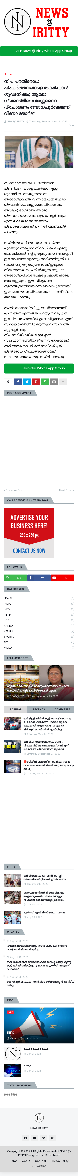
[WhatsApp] (45, 381)
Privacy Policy (59, 1161)
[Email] (54, 381)
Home (8, 74)
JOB (39, 620)
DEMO (27, 1066)
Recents (39, 709)
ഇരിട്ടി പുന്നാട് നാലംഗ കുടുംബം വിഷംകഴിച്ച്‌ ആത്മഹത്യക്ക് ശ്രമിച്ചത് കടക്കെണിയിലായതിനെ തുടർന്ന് (45, 745)
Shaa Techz (53, 1155)
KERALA (39, 631)
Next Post (65, 490)
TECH (39, 642)
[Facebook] (18, 381)
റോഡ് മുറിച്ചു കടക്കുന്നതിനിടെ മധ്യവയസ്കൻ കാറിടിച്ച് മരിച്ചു (40, 983)
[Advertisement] (39, 820)
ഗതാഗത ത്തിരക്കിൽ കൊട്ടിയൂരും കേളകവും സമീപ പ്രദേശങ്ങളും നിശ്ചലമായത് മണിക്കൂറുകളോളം (43, 896)
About (26, 1161)
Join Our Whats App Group (44, 368)
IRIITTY (39, 615)
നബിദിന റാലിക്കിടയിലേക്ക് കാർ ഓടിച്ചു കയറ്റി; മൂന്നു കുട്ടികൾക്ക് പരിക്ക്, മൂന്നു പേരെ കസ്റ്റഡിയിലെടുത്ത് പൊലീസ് (39, 965)
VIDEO (39, 648)
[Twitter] (27, 381)
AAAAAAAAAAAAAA (36, 1049)
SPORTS (39, 637)
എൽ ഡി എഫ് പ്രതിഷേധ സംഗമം (44, 912)
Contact (40, 1161)
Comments (62, 709)
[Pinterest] (36, 381)
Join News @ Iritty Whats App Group (44, 51)
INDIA (39, 604)
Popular (16, 709)
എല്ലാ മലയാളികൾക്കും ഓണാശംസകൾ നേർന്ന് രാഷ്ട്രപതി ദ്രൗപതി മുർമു (38, 688)
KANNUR (39, 626)
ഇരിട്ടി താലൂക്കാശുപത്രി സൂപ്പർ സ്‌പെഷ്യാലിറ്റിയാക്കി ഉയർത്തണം (44, 877)
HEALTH (39, 598)
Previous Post (15, 490)
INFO (39, 609)
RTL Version (39, 1166)
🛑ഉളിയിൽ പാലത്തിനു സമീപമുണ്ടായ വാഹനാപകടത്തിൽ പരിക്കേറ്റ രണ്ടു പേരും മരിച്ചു (48, 765)
